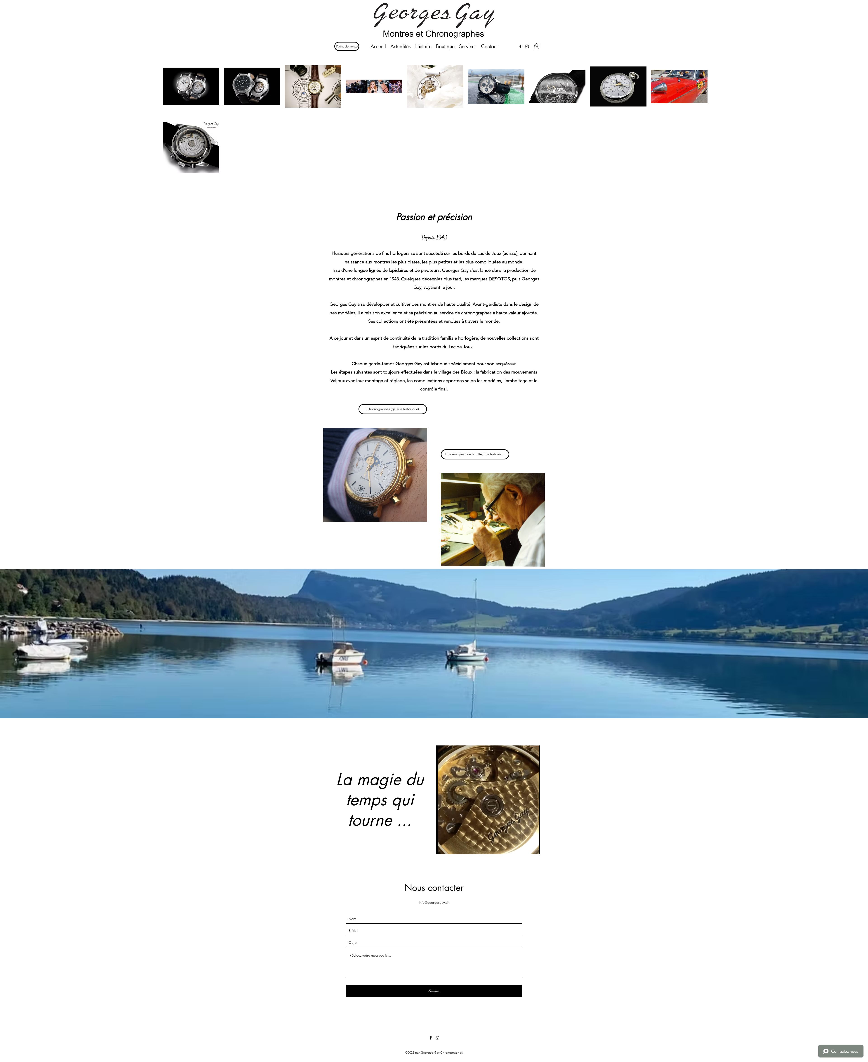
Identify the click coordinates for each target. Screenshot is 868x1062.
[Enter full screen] (534, 848)
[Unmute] (450, 848)
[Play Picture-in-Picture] (526, 848)
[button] (536, 46)
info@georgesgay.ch (434, 902)
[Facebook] (520, 46)
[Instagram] (527, 46)
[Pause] (442, 848)
